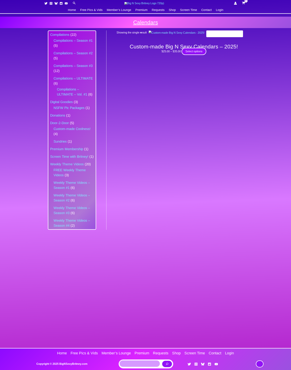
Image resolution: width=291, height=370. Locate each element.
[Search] (167, 364)
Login (219, 10)
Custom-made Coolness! (72, 129)
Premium (141, 10)
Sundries (60, 141)
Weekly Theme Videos (67, 164)
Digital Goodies (61, 102)
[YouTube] (66, 3)
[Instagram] (51, 3)
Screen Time (188, 10)
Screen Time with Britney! (69, 156)
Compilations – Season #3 (73, 66)
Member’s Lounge (119, 10)
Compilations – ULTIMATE (73, 78)
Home (72, 10)
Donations (57, 115)
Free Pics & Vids (91, 10)
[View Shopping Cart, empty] (243, 3)
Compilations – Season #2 (73, 53)
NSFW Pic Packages (69, 108)
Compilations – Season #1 (73, 40)
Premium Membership (66, 149)
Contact (206, 10)
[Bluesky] (56, 3)
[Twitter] (45, 3)
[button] (74, 3)
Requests (158, 10)
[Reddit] (61, 3)
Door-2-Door (59, 123)
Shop (172, 10)
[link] (260, 363)
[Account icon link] (235, 3)
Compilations (59, 34)
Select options (193, 51)
